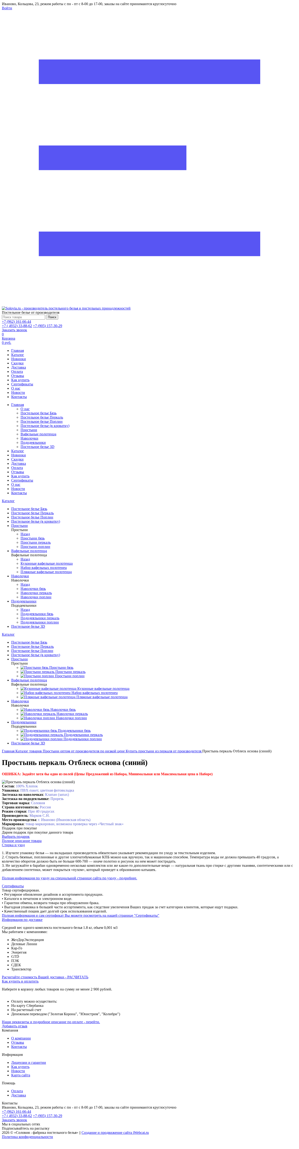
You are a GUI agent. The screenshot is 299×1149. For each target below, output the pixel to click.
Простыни (29, 430)
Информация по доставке (22, 920)
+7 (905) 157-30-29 (47, 326)
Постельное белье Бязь (39, 413)
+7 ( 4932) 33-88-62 (17, 326)
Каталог (17, 355)
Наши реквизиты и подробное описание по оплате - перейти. (51, 1022)
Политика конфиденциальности (27, 1137)
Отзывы (17, 376)
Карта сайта (20, 1075)
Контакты (19, 397)
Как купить (20, 380)
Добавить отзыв (14, 1026)
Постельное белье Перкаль (42, 417)
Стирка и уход (13, 845)
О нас (15, 388)
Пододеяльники (33, 442)
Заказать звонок (14, 330)
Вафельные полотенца (38, 434)
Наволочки (29, 438)
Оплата (17, 372)
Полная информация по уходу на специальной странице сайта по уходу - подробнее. (69, 878)
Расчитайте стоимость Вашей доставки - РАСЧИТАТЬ (45, 977)
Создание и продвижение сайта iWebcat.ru (115, 1133)
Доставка (18, 367)
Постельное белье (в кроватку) (45, 426)
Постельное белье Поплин (42, 421)
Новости (18, 393)
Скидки (17, 363)
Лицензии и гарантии (28, 1062)
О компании (21, 1038)
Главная (17, 350)
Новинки (18, 359)
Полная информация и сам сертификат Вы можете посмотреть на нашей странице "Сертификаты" (80, 915)
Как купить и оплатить (20, 981)
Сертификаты (22, 384)
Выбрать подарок (16, 837)
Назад (25, 534)
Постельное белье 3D (37, 447)
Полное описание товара (22, 841)
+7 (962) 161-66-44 (16, 322)
